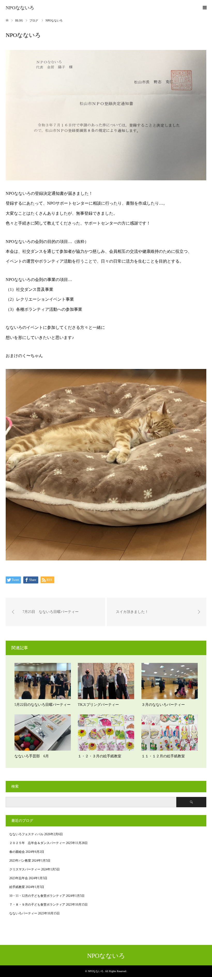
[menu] (204, 8)
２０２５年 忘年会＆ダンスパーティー (37, 843)
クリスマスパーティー (24, 869)
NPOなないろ (20, 7)
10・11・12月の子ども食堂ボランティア (37, 896)
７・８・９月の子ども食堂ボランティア (37, 904)
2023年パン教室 (20, 860)
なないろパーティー (23, 913)
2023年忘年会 (18, 878)
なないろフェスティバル (26, 834)
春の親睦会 (17, 852)
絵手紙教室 (17, 887)
